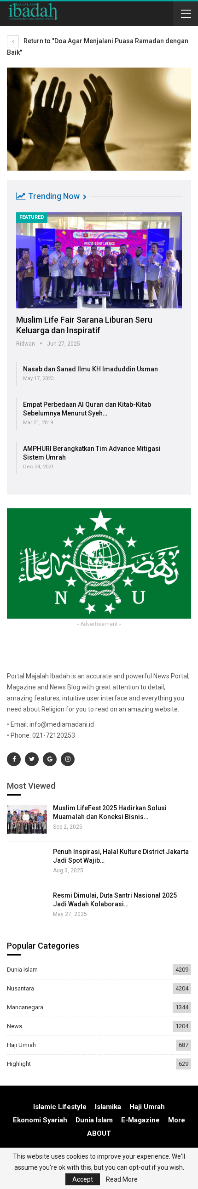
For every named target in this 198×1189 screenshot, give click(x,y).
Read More (122, 1179)
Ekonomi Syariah (40, 1120)
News (14, 1026)
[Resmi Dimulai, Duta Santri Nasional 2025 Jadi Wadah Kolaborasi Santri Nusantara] (27, 907)
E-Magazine (140, 1120)
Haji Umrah (21, 1044)
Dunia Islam (22, 969)
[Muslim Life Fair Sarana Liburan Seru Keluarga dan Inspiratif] (99, 260)
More (176, 1120)
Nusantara (20, 988)
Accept (82, 1179)
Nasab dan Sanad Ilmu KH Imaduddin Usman (90, 369)
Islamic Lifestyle (60, 1107)
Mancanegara (25, 1007)
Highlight (19, 1063)
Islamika (108, 1107)
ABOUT (99, 1133)
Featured (31, 217)
